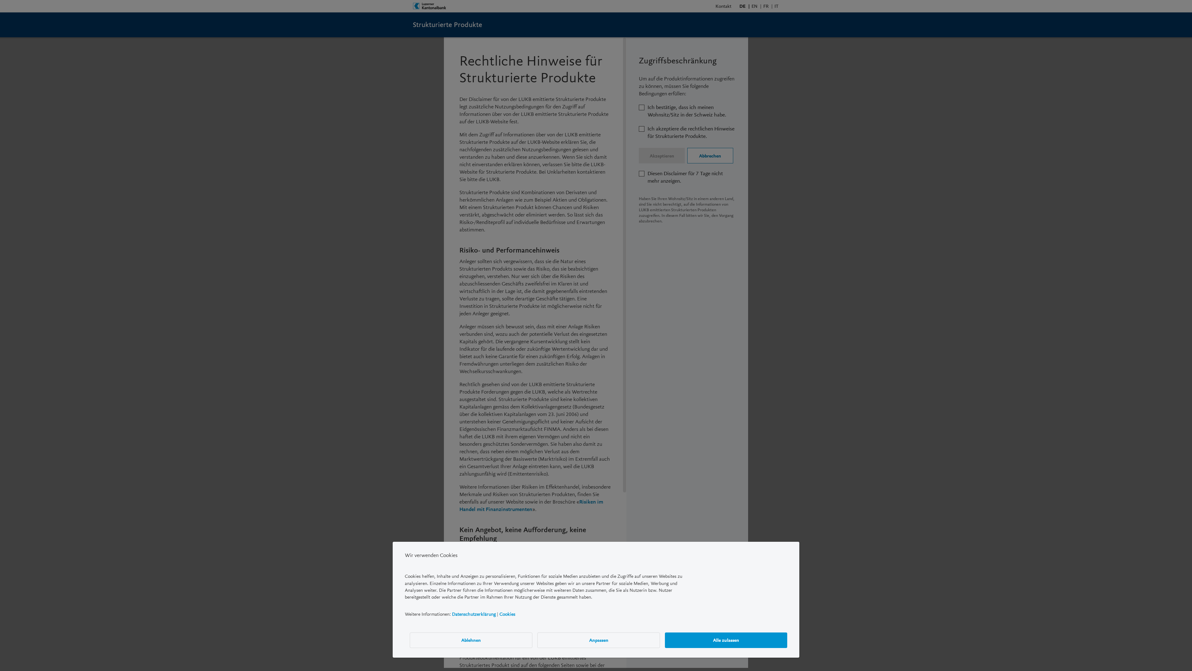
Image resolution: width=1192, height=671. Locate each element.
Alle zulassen (726, 640)
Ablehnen (471, 640)
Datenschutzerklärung (474, 614)
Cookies (507, 614)
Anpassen (598, 640)
